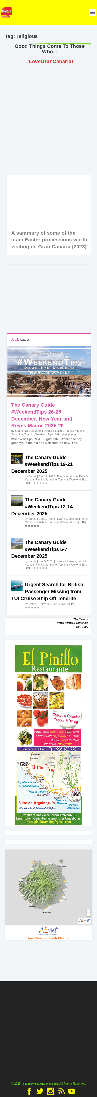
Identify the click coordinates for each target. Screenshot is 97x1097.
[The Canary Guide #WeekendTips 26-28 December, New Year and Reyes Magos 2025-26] (49, 371)
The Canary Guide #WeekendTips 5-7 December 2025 (39, 549)
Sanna (19, 430)
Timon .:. (33, 604)
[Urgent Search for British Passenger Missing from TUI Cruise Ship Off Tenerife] (17, 585)
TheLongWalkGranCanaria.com (40, 1083)
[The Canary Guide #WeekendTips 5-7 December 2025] (17, 543)
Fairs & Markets (75, 430)
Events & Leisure (54, 430)
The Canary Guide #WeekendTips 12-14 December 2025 (42, 506)
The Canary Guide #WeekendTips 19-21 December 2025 (42, 464)
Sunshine (17, 434)
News (62, 604)
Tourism (29, 434)
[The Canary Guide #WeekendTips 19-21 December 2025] (17, 458)
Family (40, 479)
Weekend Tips (44, 434)
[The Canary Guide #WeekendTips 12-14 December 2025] (17, 500)
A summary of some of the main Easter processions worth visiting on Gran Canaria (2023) (49, 240)
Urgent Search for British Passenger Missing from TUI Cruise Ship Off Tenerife (47, 591)
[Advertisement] (48, 1029)
